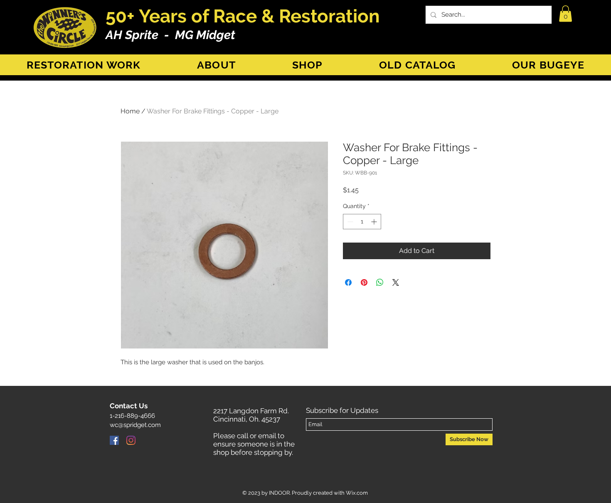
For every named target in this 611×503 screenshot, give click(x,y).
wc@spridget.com (135, 425)
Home (130, 111)
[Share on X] (396, 282)
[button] (565, 13)
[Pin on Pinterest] (364, 282)
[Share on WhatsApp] (380, 282)
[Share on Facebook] (348, 282)
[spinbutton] (362, 221)
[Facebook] (114, 440)
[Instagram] (131, 440)
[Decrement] (349, 221)
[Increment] (375, 221)
